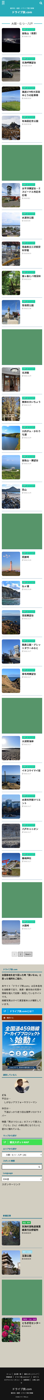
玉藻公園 (26, 1255)
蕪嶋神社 (26, 858)
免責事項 (26, 1380)
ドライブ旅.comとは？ (22, 1377)
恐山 (24, 489)
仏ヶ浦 (25, 586)
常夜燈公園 (28, 305)
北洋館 (25, 372)
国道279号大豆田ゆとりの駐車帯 (31, 93)
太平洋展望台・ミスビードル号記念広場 (31, 192)
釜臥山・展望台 (30, 460)
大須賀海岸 (28, 741)
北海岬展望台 (29, 62)
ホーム (8, 1374)
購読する (10, 1017)
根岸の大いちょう (31, 401)
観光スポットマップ (31, 1374)
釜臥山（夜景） (30, 33)
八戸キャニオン (30, 828)
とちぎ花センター (31, 1323)
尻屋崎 (25, 556)
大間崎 (25, 925)
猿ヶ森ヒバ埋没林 (31, 276)
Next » (28, 954)
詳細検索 (9, 1377)
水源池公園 (28, 217)
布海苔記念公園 (30, 121)
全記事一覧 (17, 1374)
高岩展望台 (28, 615)
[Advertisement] (22, 161)
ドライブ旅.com (22, 12)
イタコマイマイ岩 (31, 770)
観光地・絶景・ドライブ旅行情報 (22, 1393)
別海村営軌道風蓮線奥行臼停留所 (31, 1228)
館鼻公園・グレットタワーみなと (31, 646)
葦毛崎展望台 (29, 673)
